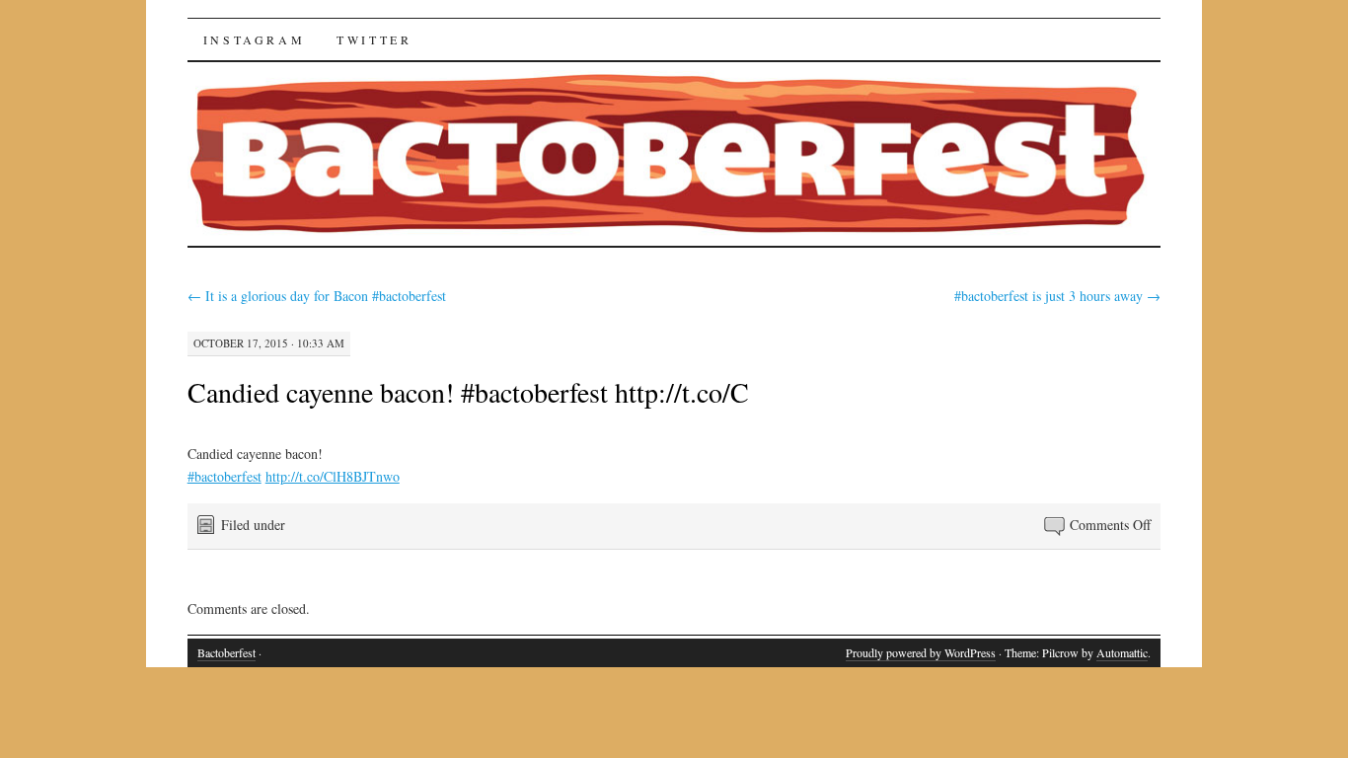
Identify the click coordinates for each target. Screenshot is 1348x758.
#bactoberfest (224, 476)
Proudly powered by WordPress (921, 652)
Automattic (1122, 652)
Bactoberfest (226, 652)
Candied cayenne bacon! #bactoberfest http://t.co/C (468, 392)
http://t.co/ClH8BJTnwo (332, 476)
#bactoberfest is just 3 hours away (1057, 295)
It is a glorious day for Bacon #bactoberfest (316, 295)
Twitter (374, 39)
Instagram (254, 39)
